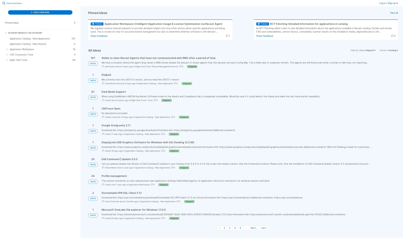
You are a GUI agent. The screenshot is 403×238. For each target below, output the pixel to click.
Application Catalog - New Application (155, 83)
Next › (254, 228)
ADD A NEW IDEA (41, 12)
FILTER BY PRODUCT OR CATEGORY (25, 33)
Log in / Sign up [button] (387, 3)
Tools (150, 100)
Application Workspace (139, 184)
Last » (264, 228)
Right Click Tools (143, 66)
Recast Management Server (165, 66)
